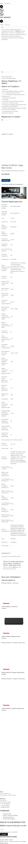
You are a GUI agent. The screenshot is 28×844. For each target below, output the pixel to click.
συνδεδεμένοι (14, 567)
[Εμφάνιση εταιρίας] (7, 73)
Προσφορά (6, 180)
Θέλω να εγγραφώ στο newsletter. (9, 832)
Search (1, 3)
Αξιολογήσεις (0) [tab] (5, 553)
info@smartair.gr (5, 807)
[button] (2, 182)
